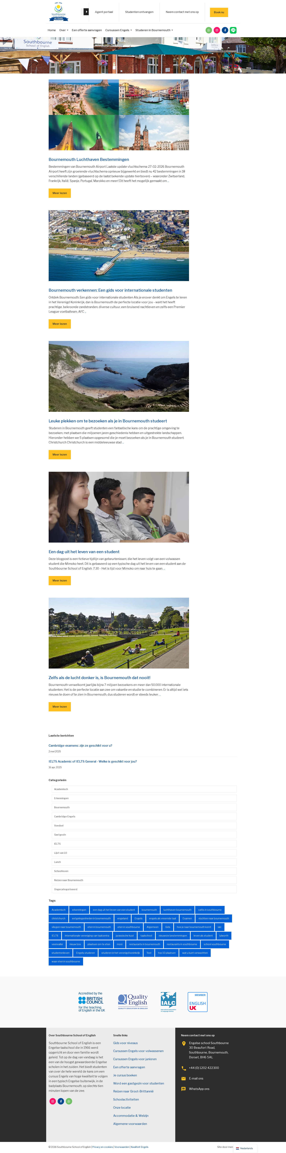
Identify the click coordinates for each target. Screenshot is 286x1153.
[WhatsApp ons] (209, 30)
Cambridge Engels (64, 816)
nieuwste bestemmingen (173, 935)
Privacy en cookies (102, 1147)
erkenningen (79, 909)
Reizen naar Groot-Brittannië (133, 1091)
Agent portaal (104, 12)
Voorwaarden (122, 1147)
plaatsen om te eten (99, 944)
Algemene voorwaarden (130, 1124)
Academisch (61, 789)
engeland (122, 918)
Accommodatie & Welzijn (130, 1115)
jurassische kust (125, 935)
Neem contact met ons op (182, 12)
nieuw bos (75, 944)
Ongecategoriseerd (65, 889)
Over (62, 30)
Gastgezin (60, 834)
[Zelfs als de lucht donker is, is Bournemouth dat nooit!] (119, 633)
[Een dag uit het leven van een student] (119, 507)
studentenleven (61, 952)
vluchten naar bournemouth (213, 918)
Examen (187, 918)
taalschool (146, 935)
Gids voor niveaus (125, 1043)
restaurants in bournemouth (144, 944)
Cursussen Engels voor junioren (135, 1059)
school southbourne (215, 944)
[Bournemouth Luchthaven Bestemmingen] (119, 114)
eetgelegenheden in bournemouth (91, 918)
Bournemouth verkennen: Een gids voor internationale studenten (110, 290)
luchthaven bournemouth (177, 909)
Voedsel (59, 825)
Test (148, 952)
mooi (119, 944)
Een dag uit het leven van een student (84, 551)
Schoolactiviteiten (126, 1099)
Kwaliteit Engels (139, 1147)
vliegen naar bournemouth (66, 927)
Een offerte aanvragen (87, 30)
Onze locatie (122, 1107)
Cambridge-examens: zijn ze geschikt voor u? (80, 745)
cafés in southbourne (210, 909)
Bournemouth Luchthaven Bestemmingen (89, 159)
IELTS (57, 843)
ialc (219, 927)
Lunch (57, 862)
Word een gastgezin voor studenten (138, 1083)
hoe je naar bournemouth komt (194, 927)
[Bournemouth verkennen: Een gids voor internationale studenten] (119, 245)
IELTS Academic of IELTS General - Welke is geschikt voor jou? (93, 761)
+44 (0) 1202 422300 (204, 1068)
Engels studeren (85, 952)
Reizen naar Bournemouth (68, 880)
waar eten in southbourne (66, 961)
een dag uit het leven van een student (114, 909)
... (168, 181)
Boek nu (219, 12)
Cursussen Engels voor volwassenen (138, 1051)
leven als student (203, 935)
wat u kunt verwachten (195, 952)
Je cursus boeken (125, 1075)
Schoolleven (61, 871)
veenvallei (57, 944)
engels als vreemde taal (162, 918)
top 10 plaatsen (167, 952)
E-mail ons (196, 1078)
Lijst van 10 (60, 852)
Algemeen (153, 927)
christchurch (58, 918)
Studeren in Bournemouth (152, 30)
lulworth (223, 935)
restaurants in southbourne (182, 944)
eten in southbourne (129, 927)
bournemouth (149, 909)
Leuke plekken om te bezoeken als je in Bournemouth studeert (108, 421)
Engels (139, 918)
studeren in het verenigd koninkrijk (120, 952)
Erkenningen (61, 798)
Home (52, 30)
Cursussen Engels (117, 30)
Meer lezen (60, 193)
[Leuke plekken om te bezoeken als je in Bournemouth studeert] (119, 376)
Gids (167, 927)
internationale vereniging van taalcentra (87, 935)
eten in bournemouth (99, 927)
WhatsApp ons (199, 1089)
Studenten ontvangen (139, 12)
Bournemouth (62, 807)
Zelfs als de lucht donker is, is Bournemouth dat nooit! (99, 677)
